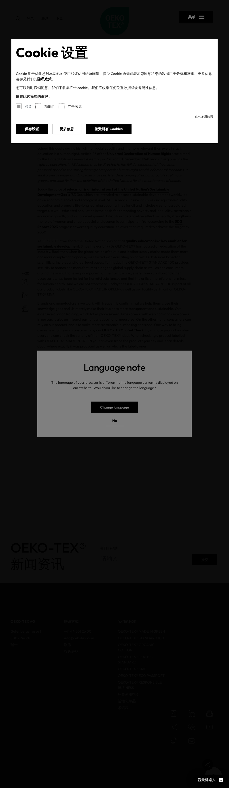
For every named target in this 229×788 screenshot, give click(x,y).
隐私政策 (44, 79)
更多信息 (67, 129)
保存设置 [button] (32, 129)
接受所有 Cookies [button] (109, 129)
